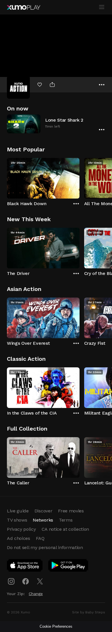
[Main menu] (101, 7)
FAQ (40, 538)
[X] (40, 581)
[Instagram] (11, 581)
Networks (43, 520)
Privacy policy (21, 529)
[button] (56, 123)
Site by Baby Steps (88, 612)
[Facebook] (25, 581)
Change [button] (36, 593)
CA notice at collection (65, 529)
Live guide (18, 511)
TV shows (17, 520)
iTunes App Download (25, 566)
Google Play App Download (68, 566)
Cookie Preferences (56, 626)
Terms (65, 520)
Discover (43, 511)
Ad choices (18, 538)
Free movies (71, 511)
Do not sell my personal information (45, 547)
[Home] (23, 7)
